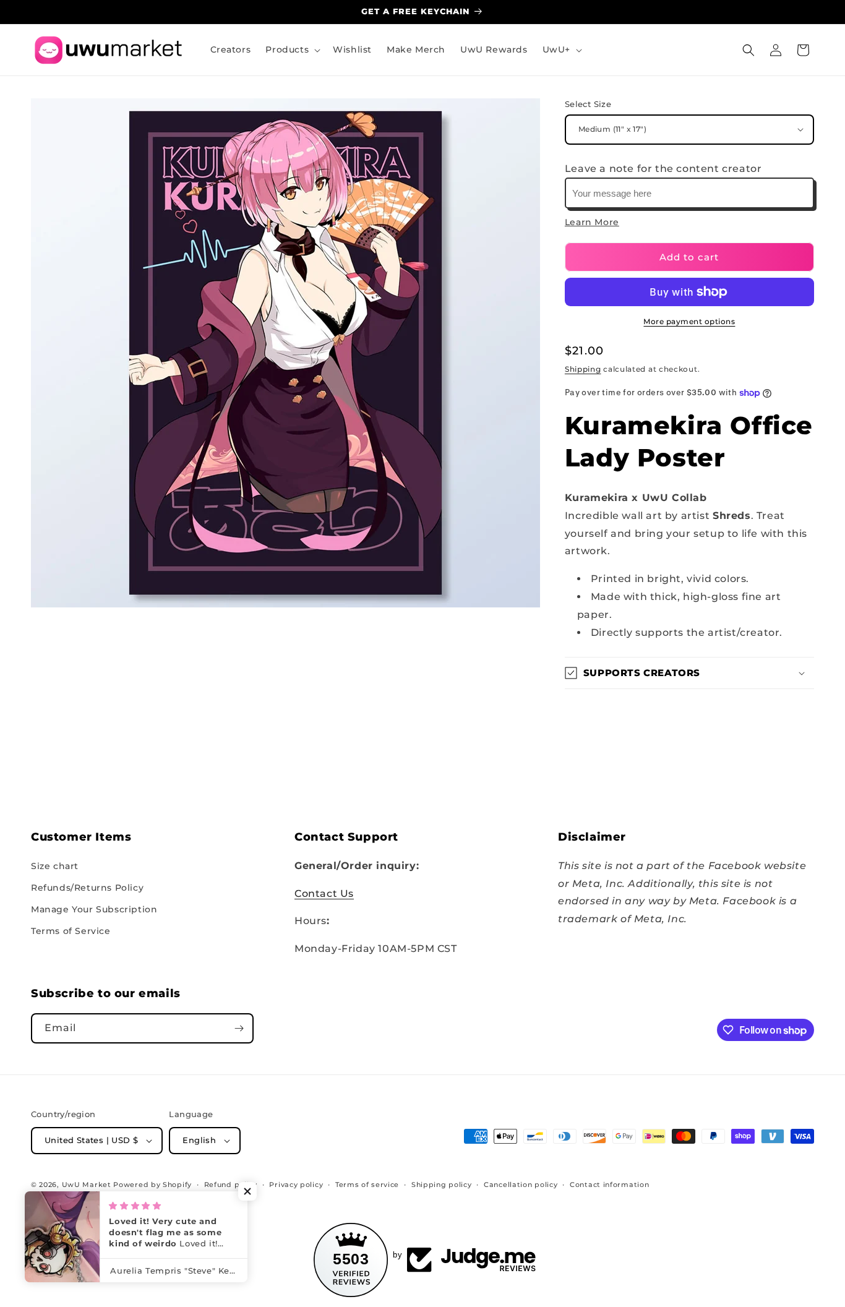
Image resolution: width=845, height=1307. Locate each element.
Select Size (588, 104)
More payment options (689, 321)
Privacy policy (296, 1184)
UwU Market (86, 1184)
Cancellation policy (520, 1184)
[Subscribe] (238, 1028)
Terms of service (367, 1184)
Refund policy (230, 1184)
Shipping (583, 369)
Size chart (55, 866)
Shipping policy (441, 1184)
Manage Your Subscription (94, 909)
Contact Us (324, 893)
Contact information (609, 1184)
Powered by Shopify (152, 1184)
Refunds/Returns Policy (87, 887)
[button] (291, 49)
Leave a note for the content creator (663, 168)
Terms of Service (71, 930)
